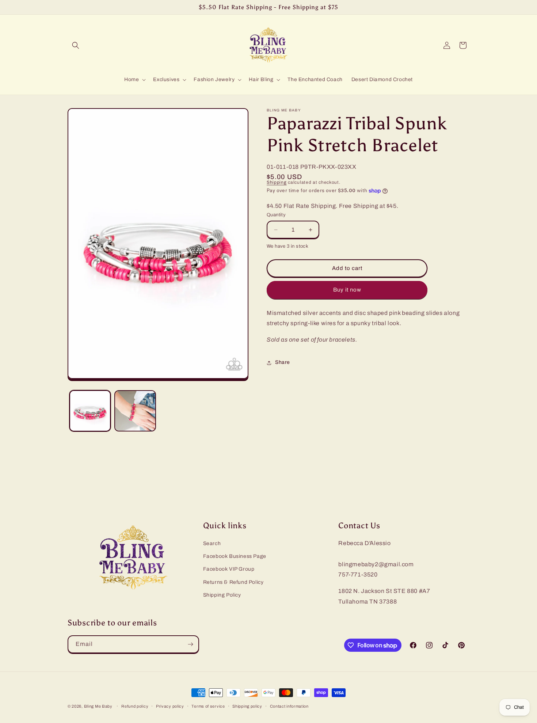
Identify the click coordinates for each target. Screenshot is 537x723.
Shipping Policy (222, 595)
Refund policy (134, 706)
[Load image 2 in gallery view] (135, 410)
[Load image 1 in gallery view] (90, 410)
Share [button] (282, 362)
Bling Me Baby (98, 706)
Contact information (289, 706)
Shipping (277, 182)
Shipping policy (247, 706)
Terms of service (208, 706)
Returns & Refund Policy (233, 582)
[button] (76, 45)
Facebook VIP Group (229, 569)
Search (212, 543)
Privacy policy (170, 706)
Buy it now (347, 290)
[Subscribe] (190, 644)
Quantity (276, 214)
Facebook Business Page (234, 556)
